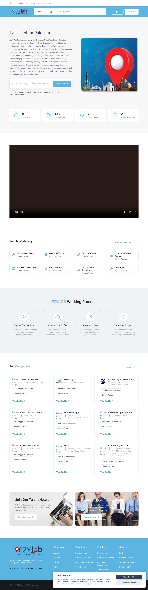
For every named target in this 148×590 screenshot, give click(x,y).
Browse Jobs (81, 553)
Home (11, 3)
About (56, 553)
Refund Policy (125, 567)
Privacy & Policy (126, 557)
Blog (50, 3)
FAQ (121, 553)
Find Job (20, 3)
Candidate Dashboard (85, 562)
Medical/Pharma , (26, 92)
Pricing (56, 562)
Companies (41, 3)
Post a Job (102, 553)
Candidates (30, 3)
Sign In (118, 11)
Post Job (132, 11)
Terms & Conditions (127, 562)
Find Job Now (62, 84)
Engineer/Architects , (41, 92)
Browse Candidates (83, 557)
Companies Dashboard (102, 563)
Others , (52, 92)
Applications (102, 569)
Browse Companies (105, 557)
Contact (56, 557)
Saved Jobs (80, 567)
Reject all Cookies (129, 583)
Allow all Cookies (129, 577)
